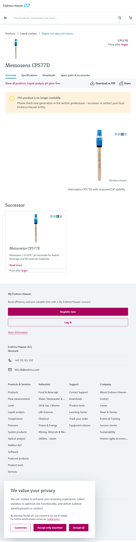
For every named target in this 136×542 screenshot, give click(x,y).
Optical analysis (17, 438)
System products (17, 432)
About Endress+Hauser (113, 392)
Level (11, 405)
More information (18, 332)
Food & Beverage (48, 392)
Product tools (15, 465)
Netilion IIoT (15, 445)
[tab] (12, 75)
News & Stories (108, 412)
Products (10, 33)
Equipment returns (80, 425)
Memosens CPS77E (24, 248)
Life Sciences (46, 412)
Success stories (108, 425)
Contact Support (78, 392)
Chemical (44, 418)
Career (103, 405)
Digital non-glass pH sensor (57, 33)
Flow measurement (19, 398)
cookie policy (53, 518)
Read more (15, 265)
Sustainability (107, 432)
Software (13, 451)
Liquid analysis (28, 33)
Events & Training (110, 418)
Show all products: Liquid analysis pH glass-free (32, 83)
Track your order (78, 418)
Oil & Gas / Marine (49, 405)
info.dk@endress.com (27, 369)
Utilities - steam (47, 438)
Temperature (15, 418)
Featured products (18, 458)
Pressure (13, 425)
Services (12, 471)
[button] (68, 312)
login (124, 44)
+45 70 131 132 (24, 360)
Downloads (75, 398)
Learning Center (78, 412)
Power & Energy (48, 425)
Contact (104, 398)
